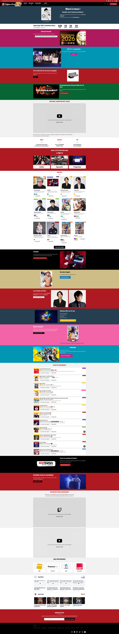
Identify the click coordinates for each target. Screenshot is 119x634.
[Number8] (79, 233)
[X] (114, 1)
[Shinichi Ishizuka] (66, 233)
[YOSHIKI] (53, 187)
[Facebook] (109, 1)
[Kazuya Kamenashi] (66, 187)
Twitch (53, 494)
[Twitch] (110, 1)
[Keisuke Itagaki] (39, 187)
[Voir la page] (59, 371)
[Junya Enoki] (79, 187)
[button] (25, 4)
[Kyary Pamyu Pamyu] (39, 233)
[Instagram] (107, 1)
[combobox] (36, 625)
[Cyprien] (53, 233)
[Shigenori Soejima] (39, 209)
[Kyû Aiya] (66, 209)
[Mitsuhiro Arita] (79, 209)
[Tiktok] (112, 1)
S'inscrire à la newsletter (69, 619)
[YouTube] (116, 1)
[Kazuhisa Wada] (53, 209)
